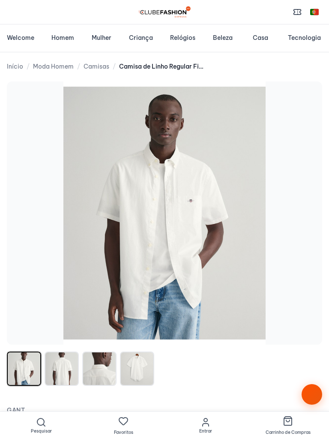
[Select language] (314, 12)
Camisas (96, 66)
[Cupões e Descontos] (297, 12)
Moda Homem (53, 66)
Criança (141, 38)
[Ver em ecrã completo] (306, 96)
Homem (62, 38)
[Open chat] (312, 394)
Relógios (182, 38)
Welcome (20, 38)
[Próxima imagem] (306, 213)
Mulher (101, 38)
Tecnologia (304, 38)
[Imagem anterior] (22, 213)
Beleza (223, 38)
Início (15, 66)
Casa (260, 38)
